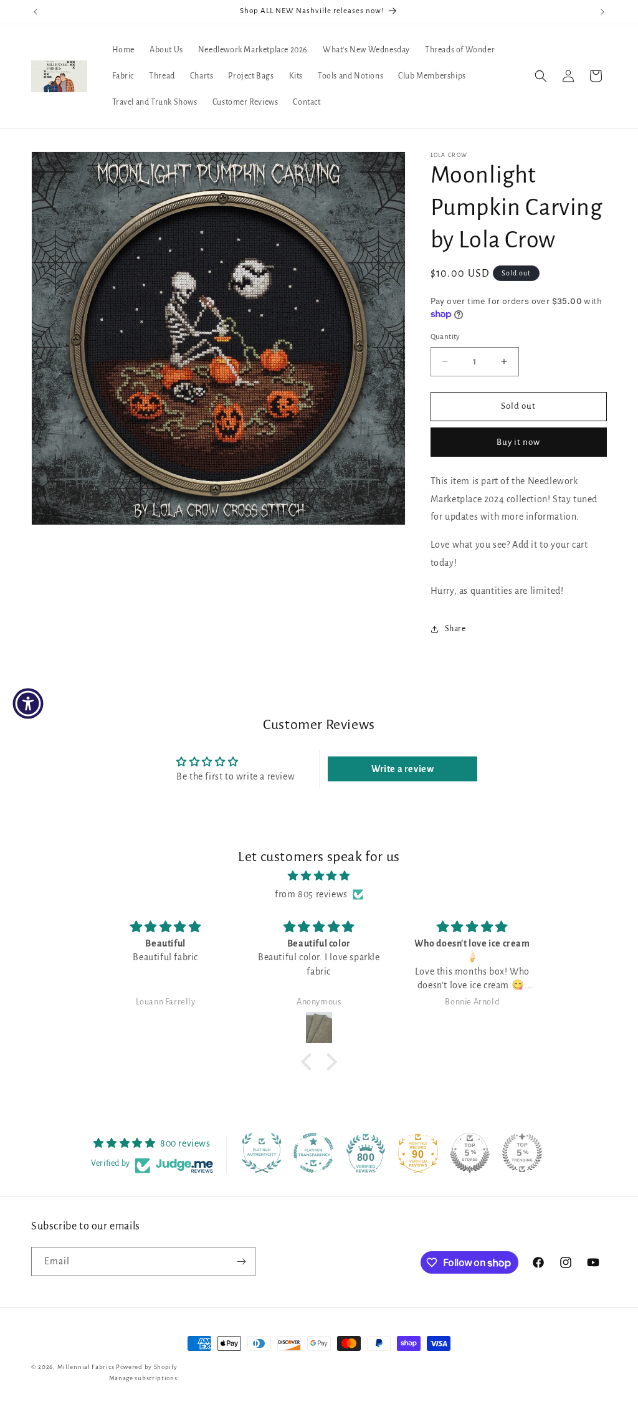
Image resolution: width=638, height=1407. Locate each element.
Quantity (445, 337)
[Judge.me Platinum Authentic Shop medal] (262, 1153)
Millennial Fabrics (86, 1366)
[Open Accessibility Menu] (28, 703)
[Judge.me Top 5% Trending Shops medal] (522, 1153)
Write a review (402, 769)
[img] (318, 876)
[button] (541, 76)
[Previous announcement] (35, 12)
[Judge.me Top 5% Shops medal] (470, 1153)
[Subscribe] (241, 1261)
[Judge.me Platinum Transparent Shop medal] (313, 1153)
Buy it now (518, 442)
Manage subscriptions (143, 1378)
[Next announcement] (602, 12)
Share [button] (455, 628)
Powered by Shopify (147, 1366)
